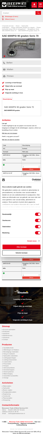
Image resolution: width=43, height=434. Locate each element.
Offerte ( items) (9, 19)
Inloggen (34, 6)
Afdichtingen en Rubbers (11, 350)
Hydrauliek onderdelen (10, 356)
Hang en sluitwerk (9, 354)
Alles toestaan (21, 247)
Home (18, 26)
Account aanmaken (9, 329)
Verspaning (6, 400)
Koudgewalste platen (9, 392)
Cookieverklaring (21, 425)
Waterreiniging (7, 374)
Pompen (6, 366)
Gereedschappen (8, 370)
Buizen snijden (7, 390)
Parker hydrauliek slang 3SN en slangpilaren (21, 28)
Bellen (9, 62)
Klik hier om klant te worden (11, 139)
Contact (5, 339)
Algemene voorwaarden (27, 423)
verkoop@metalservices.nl (16, 413)
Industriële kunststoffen (10, 376)
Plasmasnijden (7, 398)
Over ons (37, 422)
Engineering (7, 394)
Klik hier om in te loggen (9, 133)
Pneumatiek (7, 364)
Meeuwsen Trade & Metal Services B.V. (21, 422)
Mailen (10, 69)
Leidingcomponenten (10, 360)
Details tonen (32, 241)
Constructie (6, 396)
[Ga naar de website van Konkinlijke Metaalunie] (21, 291)
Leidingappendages (9, 358)
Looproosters (7, 362)
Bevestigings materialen (10, 352)
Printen (10, 76)
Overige (5, 378)
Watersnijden (7, 386)
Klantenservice (7, 335)
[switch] (38, 220)
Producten (6, 331)
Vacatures (6, 333)
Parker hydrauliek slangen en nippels (23, 27)
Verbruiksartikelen (9, 368)
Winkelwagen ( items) (11, 16)
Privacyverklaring (13, 423)
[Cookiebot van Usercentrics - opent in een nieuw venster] (32, 180)
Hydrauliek (6, 388)
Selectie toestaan (22, 253)
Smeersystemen (8, 372)
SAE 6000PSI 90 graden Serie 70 (28, 30)
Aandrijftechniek (8, 348)
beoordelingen (25, 433)
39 (20, 433)
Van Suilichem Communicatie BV (24, 429)
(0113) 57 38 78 (13, 411)
